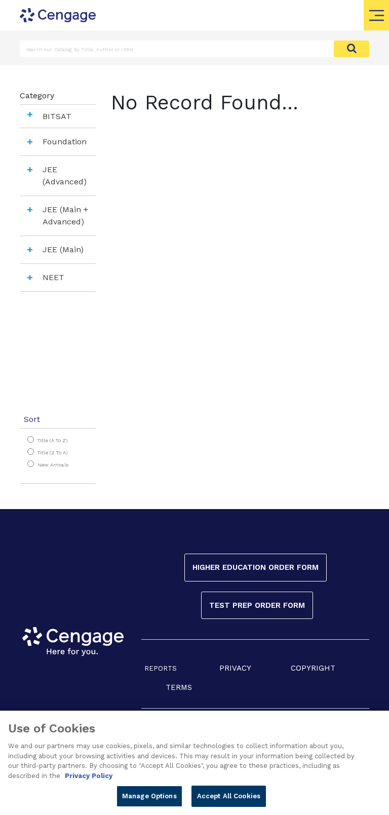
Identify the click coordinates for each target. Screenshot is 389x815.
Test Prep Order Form (257, 605)
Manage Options (149, 796)
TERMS (179, 687)
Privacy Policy (88, 776)
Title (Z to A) (52, 452)
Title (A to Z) (52, 440)
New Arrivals (52, 465)
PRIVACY (235, 668)
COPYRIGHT (313, 668)
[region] (194, 763)
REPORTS (160, 668)
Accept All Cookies (228, 796)
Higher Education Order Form (255, 567)
